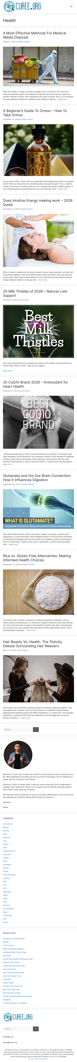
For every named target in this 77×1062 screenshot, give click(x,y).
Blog (5, 834)
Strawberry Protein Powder (14, 939)
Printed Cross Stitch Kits (13, 986)
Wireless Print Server (11, 962)
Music (5, 895)
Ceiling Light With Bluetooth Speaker (17, 996)
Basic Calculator (9, 969)
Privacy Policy (34, 1059)
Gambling (7, 865)
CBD (5, 848)
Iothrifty (6, 942)
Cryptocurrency (9, 851)
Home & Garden (9, 875)
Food (5, 861)
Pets (5, 902)
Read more (62, 99)
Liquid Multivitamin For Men (14, 966)
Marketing (7, 892)
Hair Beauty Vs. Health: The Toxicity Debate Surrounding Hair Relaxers (32, 644)
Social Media (8, 909)
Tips (4, 919)
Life (4, 888)
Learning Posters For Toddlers (15, 1003)
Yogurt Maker (8, 983)
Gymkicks (7, 979)
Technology (7, 915)
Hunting (6, 878)
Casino (6, 844)
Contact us (44, 1059)
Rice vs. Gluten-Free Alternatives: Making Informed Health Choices (37, 558)
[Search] (36, 729)
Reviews (6, 905)
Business (6, 837)
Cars (5, 841)
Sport (5, 912)
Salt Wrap (7, 956)
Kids (5, 882)
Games (6, 868)
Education (7, 854)
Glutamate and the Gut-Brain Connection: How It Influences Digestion (37, 478)
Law (4, 885)
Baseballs (7, 1000)
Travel (5, 922)
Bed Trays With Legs (11, 990)
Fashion (6, 858)
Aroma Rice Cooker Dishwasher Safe (18, 959)
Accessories (8, 824)
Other (5, 898)
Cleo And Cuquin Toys (12, 976)
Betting (6, 831)
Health (5, 871)
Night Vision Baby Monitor (13, 949)
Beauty (6, 827)
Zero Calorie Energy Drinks (13, 973)
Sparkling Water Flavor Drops (14, 952)
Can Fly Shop (8, 945)
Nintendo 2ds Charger (12, 993)
